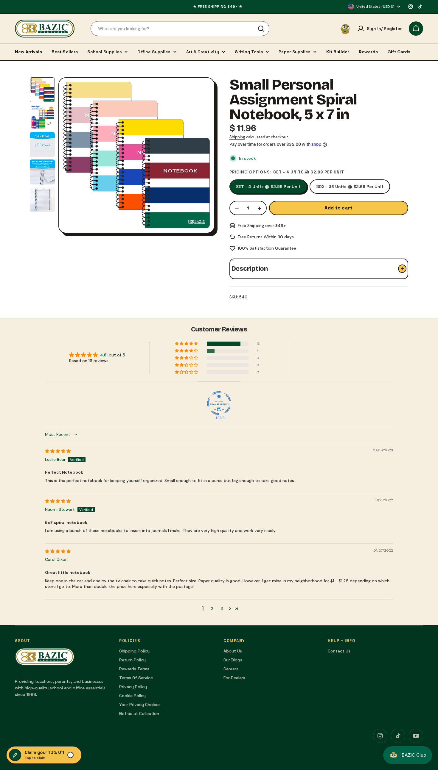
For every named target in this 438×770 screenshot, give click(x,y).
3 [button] (221, 608)
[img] (58, 451)
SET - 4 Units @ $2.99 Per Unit (268, 186)
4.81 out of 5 (112, 355)
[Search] (261, 28)
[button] (187, 344)
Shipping (237, 137)
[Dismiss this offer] (70, 755)
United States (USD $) (375, 6)
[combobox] (180, 28)
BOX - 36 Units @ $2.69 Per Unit (349, 186)
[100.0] (219, 403)
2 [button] (212, 608)
